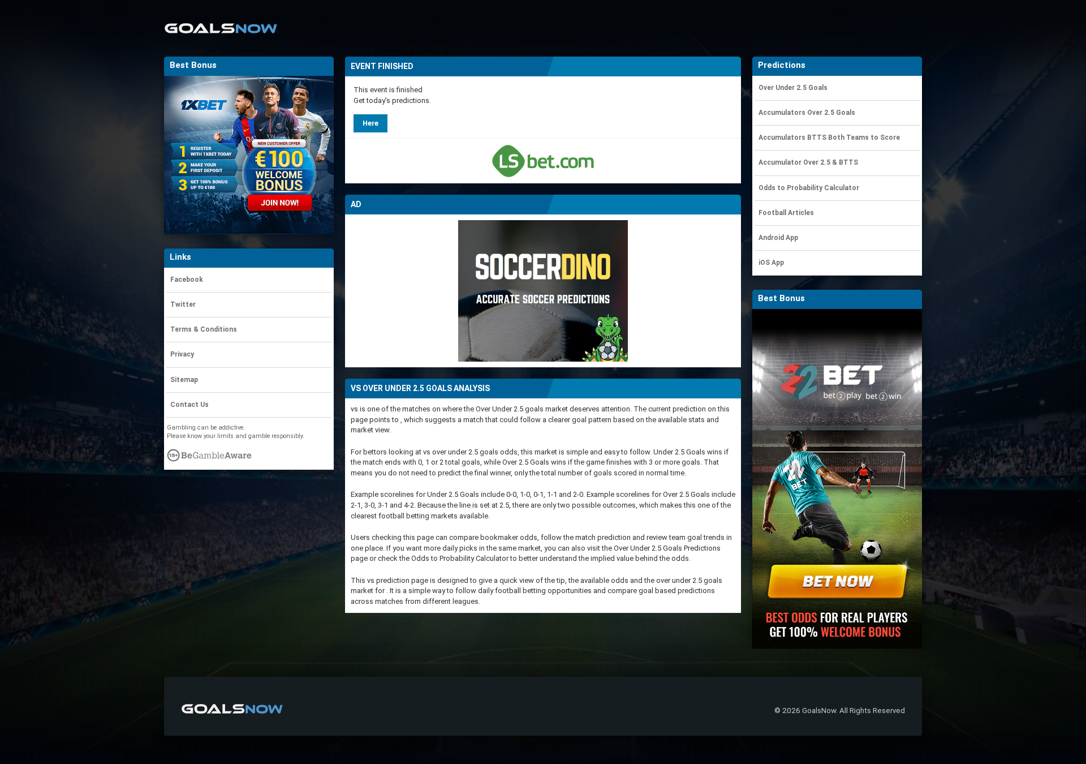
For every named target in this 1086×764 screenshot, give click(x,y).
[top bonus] (837, 478)
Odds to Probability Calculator (459, 558)
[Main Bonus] (249, 155)
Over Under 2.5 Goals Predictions (667, 548)
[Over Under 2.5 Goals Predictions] (220, 20)
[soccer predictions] (543, 290)
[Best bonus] (543, 161)
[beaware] (209, 458)
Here (370, 123)
